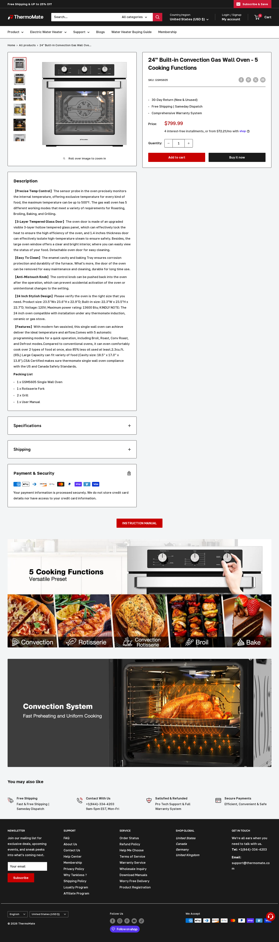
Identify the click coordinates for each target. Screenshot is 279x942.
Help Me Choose (132, 850)
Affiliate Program (76, 893)
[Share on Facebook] (241, 79)
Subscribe (20, 878)
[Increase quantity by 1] (189, 143)
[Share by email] (263, 79)
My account (231, 19)
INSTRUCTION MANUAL (139, 523)
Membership (167, 32)
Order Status (129, 838)
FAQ (66, 838)
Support (79, 32)
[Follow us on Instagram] (119, 921)
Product (13, 32)
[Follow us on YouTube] (134, 921)
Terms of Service (132, 856)
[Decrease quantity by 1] (169, 143)
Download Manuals (133, 875)
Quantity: (155, 143)
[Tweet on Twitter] (255, 79)
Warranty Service (133, 862)
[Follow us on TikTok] (141, 921)
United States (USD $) (46, 914)
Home (11, 45)
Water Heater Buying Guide (131, 32)
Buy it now (237, 157)
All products (27, 45)
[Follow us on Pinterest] (127, 921)
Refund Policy (130, 844)
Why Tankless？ (75, 875)
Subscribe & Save (255, 4)
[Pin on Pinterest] (248, 79)
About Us (70, 844)
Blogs (100, 32)
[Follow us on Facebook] (112, 921)
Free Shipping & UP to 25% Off (30, 4)
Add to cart (176, 157)
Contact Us (72, 850)
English (14, 914)
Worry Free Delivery (134, 881)
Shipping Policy (75, 881)
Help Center (73, 856)
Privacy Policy (74, 869)
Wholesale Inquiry (133, 869)
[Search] (157, 17)
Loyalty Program (76, 887)
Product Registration (135, 887)
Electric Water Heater (46, 32)
